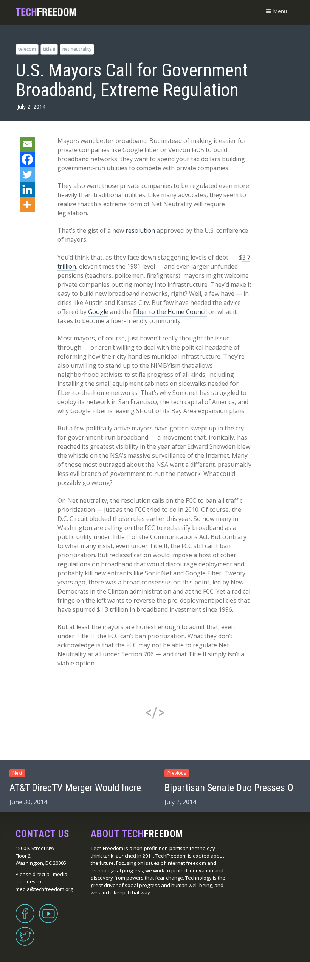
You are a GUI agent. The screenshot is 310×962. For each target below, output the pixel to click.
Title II (49, 49)
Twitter (25, 932)
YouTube (48, 909)
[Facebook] (27, 159)
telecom (27, 49)
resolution (140, 230)
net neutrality (76, 49)
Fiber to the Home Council (170, 312)
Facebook (25, 909)
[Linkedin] (27, 189)
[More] (27, 204)
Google (98, 312)
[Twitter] (27, 174)
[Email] (27, 144)
